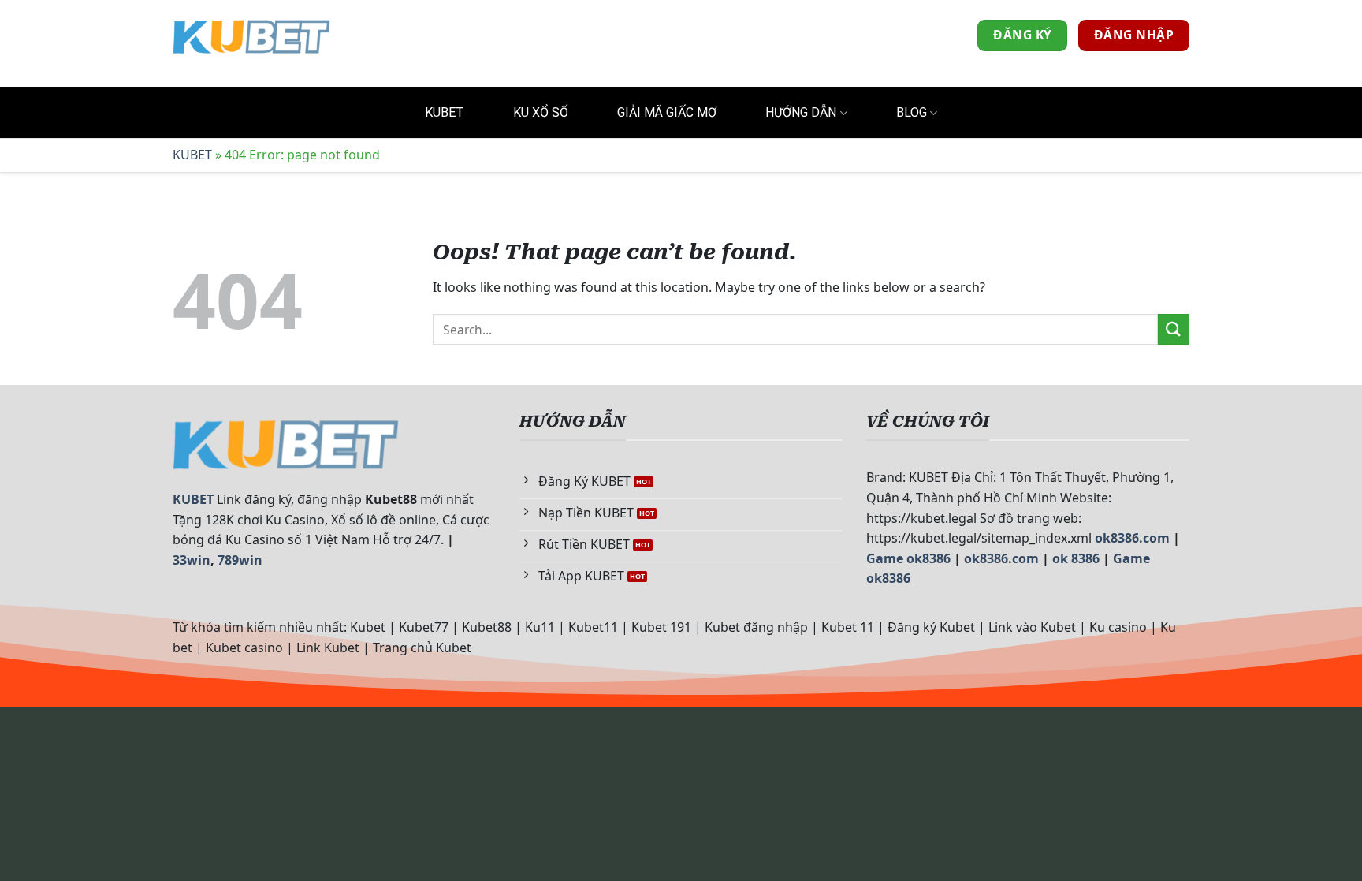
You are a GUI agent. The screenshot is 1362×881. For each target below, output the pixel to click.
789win (240, 560)
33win (191, 560)
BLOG (911, 112)
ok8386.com (1132, 538)
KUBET (444, 112)
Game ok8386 (908, 558)
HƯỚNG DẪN (800, 112)
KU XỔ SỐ (540, 112)
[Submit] (1173, 329)
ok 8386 (1076, 558)
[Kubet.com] (251, 36)
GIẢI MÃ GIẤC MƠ (666, 112)
